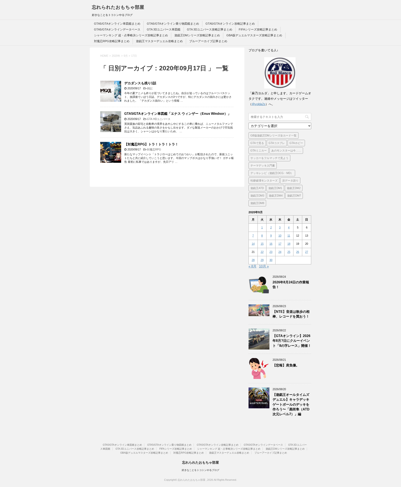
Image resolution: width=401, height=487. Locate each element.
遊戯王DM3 (257, 195)
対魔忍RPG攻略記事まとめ (111, 41)
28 (253, 260)
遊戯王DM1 (275, 188)
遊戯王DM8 (257, 203)
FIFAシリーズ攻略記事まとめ (258, 29)
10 (279, 235)
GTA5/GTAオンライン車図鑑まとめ (117, 23)
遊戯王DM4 (276, 195)
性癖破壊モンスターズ (264, 180)
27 (306, 252)
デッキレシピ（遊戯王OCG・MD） (271, 173)
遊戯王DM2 (294, 188)
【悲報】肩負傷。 (286, 365)
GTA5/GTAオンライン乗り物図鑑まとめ (173, 23)
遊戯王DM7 (294, 195)
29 (262, 260)
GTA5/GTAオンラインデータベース (117, 29)
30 (270, 260)
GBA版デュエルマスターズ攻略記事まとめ (254, 35)
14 (253, 243)
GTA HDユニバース (158, 119)
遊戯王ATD (257, 188)
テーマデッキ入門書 (262, 165)
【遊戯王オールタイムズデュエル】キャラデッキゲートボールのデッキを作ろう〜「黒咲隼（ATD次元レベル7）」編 (291, 404)
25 (288, 252)
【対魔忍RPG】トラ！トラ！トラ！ (151, 144)
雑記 (149, 88)
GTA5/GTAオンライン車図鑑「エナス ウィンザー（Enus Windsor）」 (177, 113)
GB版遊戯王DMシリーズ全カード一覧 (273, 135)
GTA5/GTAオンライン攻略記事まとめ (230, 23)
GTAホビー (296, 143)
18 (288, 243)
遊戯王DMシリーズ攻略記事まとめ (197, 35)
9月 (126, 55)
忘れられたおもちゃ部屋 (118, 7)
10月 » (264, 266)
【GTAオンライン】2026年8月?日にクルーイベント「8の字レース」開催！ (292, 340)
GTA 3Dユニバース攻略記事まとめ (209, 29)
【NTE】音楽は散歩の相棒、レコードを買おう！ (291, 314)
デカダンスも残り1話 (140, 83)
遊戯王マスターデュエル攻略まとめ (159, 41)
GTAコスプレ (277, 143)
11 (288, 235)
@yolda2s (258, 104)
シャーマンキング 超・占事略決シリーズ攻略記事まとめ (131, 35)
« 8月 (252, 266)
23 (270, 252)
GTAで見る (257, 143)
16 (270, 243)
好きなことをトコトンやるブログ (200, 470)
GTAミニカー (258, 150)
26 (297, 252)
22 (262, 252)
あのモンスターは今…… (286, 150)
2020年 (116, 55)
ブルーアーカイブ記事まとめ (208, 41)
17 (279, 243)
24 (279, 252)
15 (262, 243)
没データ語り (290, 180)
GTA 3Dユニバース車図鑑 (163, 29)
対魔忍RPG (154, 149)
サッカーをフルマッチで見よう (269, 158)
